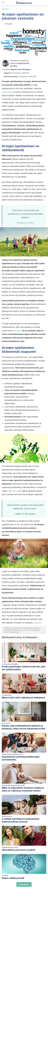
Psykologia (5, 9)
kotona (14, 491)
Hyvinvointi (6, 695)
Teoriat (5, 876)
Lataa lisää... (24, 884)
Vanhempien (7, 92)
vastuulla (37, 622)
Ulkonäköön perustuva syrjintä (18, 850)
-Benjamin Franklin (24, 223)
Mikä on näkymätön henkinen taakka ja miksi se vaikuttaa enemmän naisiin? (23, 789)
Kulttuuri (6, 723)
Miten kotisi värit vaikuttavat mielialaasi (23, 697)
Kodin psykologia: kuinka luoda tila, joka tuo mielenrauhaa (23, 668)
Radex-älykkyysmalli (13, 878)
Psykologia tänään (10, 664)
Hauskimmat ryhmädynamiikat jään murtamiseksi (21, 758)
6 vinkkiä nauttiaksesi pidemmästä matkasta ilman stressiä (20, 820)
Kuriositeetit (7, 816)
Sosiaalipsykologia (10, 847)
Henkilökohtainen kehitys (12, 754)
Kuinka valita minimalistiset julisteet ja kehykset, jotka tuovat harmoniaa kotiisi (23, 727)
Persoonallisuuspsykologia (13, 785)
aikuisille (17, 330)
